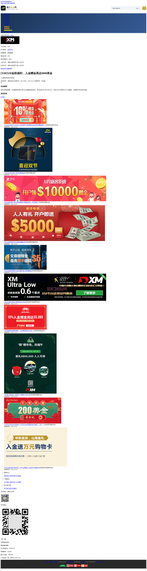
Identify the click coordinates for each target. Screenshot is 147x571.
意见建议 (18, 476)
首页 (7, 14)
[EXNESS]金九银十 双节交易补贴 (14, 173)
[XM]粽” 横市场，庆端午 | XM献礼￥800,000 (17, 395)
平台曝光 (7, 25)
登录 (2, 3)
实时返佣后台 (8, 30)
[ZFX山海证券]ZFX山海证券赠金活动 (15, 242)
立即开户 (10, 49)
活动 (12, 35)
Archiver (46, 562)
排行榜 (8, 32)
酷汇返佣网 (70, 562)
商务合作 (12, 482)
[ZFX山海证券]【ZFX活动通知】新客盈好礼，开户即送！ (21, 202)
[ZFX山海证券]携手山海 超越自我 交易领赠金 (17, 271)
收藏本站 (9, 1)
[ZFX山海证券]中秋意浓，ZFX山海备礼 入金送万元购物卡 (21, 467)
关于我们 (7, 482)
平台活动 (7, 19)
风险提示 (7, 26)
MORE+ (3, 97)
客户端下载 (7, 488)
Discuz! (83, 562)
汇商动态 (7, 21)
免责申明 (12, 476)
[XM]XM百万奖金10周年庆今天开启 (15, 302)
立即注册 (6, 3)
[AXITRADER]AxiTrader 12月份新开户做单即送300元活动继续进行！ (24, 125)
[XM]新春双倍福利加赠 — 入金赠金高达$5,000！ (18, 330)
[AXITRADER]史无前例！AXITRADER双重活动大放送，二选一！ (24, 424)
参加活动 (3, 68)
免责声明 (7, 28)
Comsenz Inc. (99, 562)
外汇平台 (7, 17)
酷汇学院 (7, 23)
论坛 (6, 16)
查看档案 (9, 68)
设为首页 (3, 1)
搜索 (137, 8)
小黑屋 (56, 562)
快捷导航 (12, 3)
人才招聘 (18, 482)
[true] (144, 8)
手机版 (51, 562)
